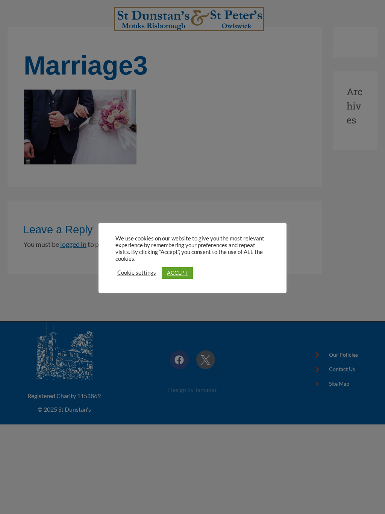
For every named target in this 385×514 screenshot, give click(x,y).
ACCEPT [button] (177, 272)
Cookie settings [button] (136, 272)
